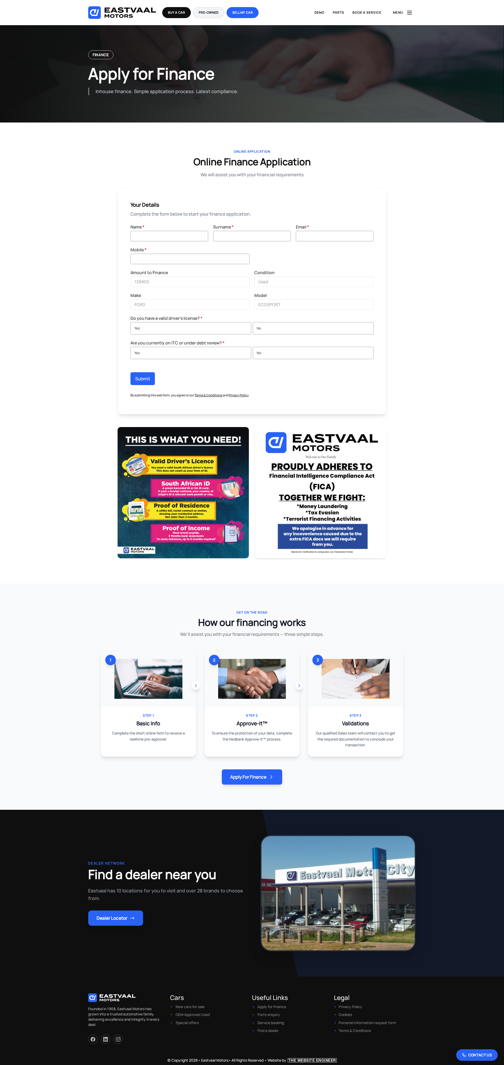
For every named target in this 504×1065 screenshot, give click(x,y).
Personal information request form (367, 1022)
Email (302, 227)
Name (137, 227)
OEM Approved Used (193, 1014)
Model (260, 295)
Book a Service (367, 12)
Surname (223, 227)
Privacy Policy (238, 395)
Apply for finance (272, 1006)
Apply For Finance (248, 777)
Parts (338, 12)
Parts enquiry (269, 1014)
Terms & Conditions (208, 395)
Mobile (138, 250)
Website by (301, 1060)
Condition (264, 272)
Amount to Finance (149, 272)
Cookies (345, 1014)
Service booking (271, 1022)
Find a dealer (268, 1030)
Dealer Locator (112, 918)
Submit (142, 379)
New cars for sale (190, 1006)
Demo (319, 12)
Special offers (187, 1022)
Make (135, 295)
